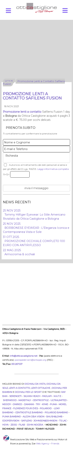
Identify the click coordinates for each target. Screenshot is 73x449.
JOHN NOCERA (35, 424)
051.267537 (17, 364)
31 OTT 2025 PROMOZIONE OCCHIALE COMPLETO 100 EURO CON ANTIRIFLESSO (34, 241)
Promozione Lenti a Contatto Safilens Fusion (34, 82)
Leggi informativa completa (53, 168)
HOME (9, 81)
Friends (55, 443)
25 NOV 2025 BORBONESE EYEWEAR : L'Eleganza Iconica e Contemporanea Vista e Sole (36, 228)
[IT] (36, 8)
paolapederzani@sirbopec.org (30, 360)
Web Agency (42, 443)
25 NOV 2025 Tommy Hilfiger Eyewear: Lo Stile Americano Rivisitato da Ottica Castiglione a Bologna (34, 214)
